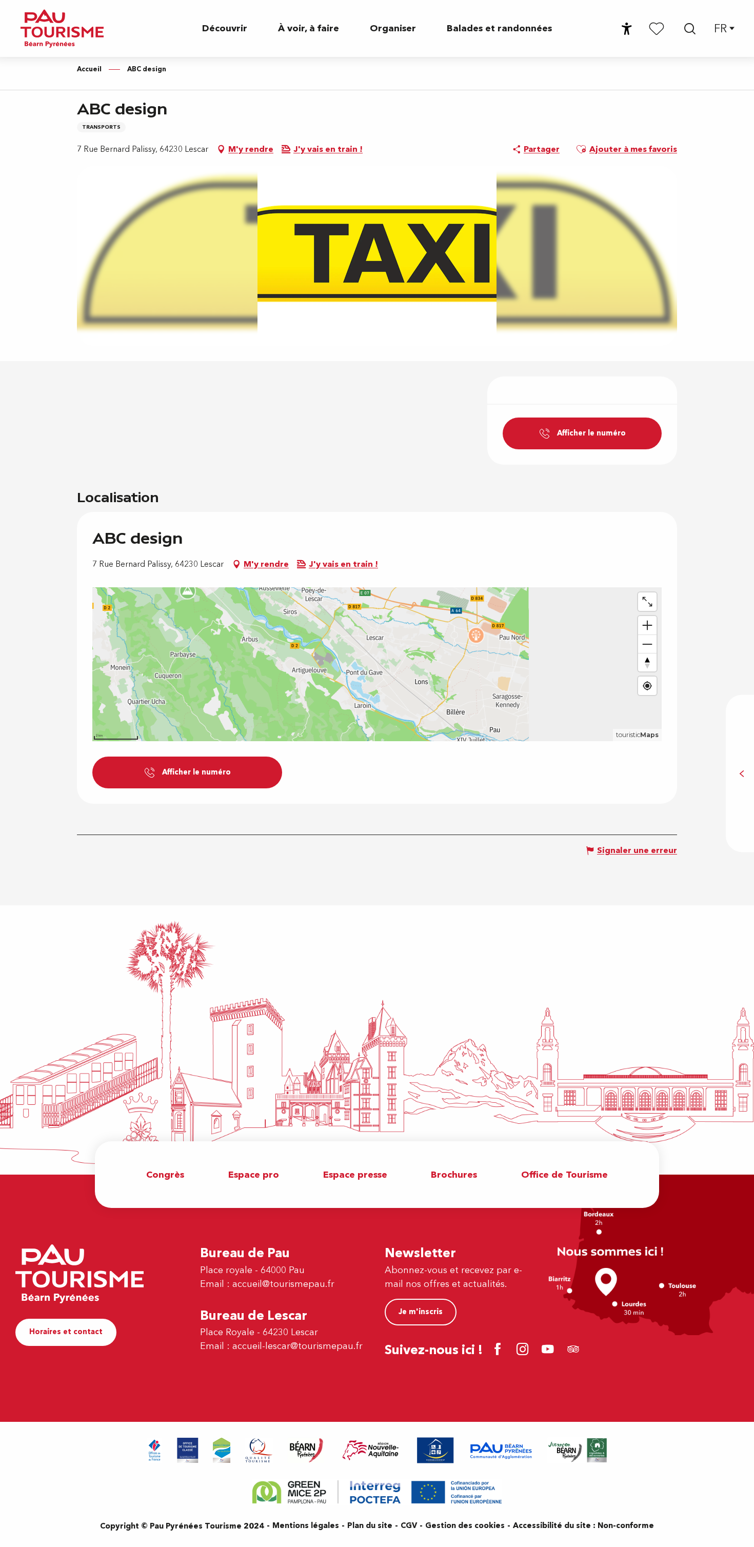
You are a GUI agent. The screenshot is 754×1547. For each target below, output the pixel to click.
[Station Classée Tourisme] (221, 1450)
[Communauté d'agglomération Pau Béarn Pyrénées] (500, 1450)
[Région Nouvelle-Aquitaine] (371, 1450)
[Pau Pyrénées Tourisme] (62, 28)
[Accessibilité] (626, 28)
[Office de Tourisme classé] (188, 1450)
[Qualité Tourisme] (259, 1450)
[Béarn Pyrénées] (306, 1450)
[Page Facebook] (499, 1350)
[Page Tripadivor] (575, 1350)
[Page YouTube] (550, 1350)
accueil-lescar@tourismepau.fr (297, 1346)
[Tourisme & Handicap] (435, 1450)
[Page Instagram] (524, 1350)
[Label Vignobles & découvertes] (577, 1450)
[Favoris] (656, 28)
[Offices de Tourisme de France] (155, 1450)
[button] (690, 28)
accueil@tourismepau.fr (283, 1284)
